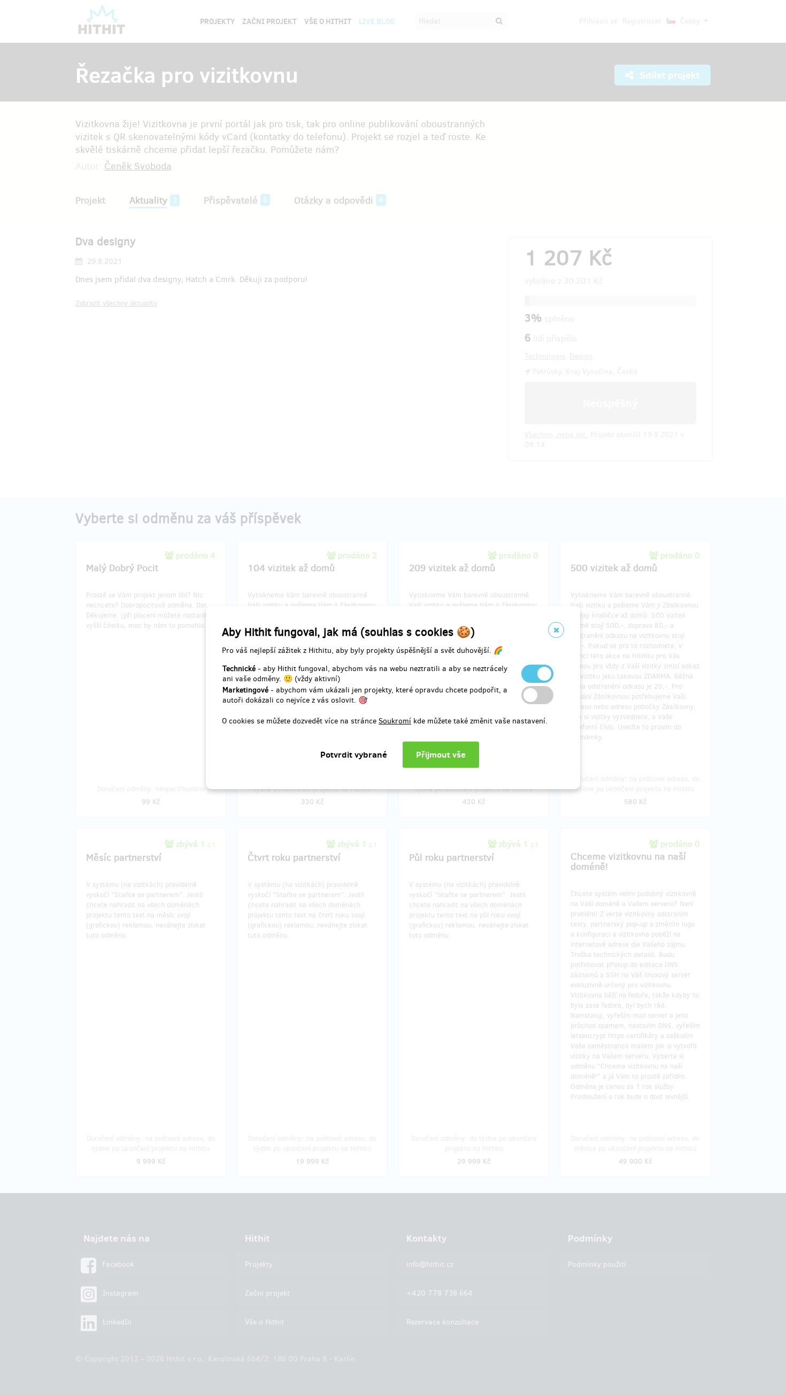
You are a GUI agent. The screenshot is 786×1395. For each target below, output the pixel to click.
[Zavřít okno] (556, 630)
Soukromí (395, 721)
